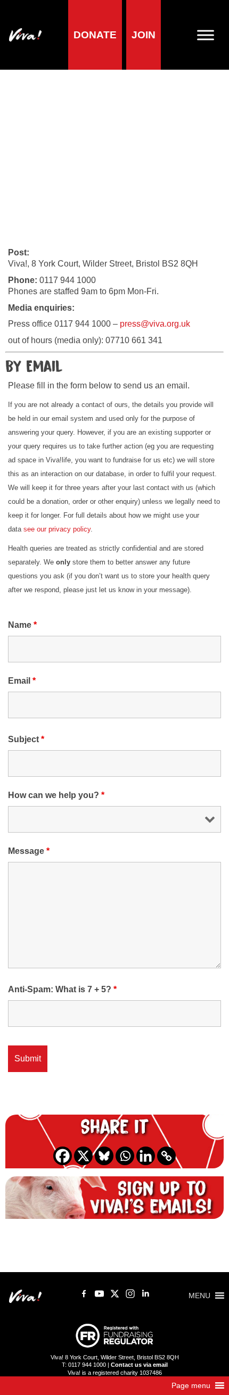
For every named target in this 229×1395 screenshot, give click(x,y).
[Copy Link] (166, 1156)
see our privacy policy (57, 529)
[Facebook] (62, 1156)
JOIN (144, 34)
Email (22, 680)
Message (29, 851)
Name (22, 624)
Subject (26, 739)
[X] (83, 1156)
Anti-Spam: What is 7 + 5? (62, 989)
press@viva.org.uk (155, 323)
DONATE (95, 34)
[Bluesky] (104, 1156)
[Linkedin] (145, 1156)
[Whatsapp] (125, 1156)
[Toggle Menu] (210, 35)
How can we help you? (56, 795)
